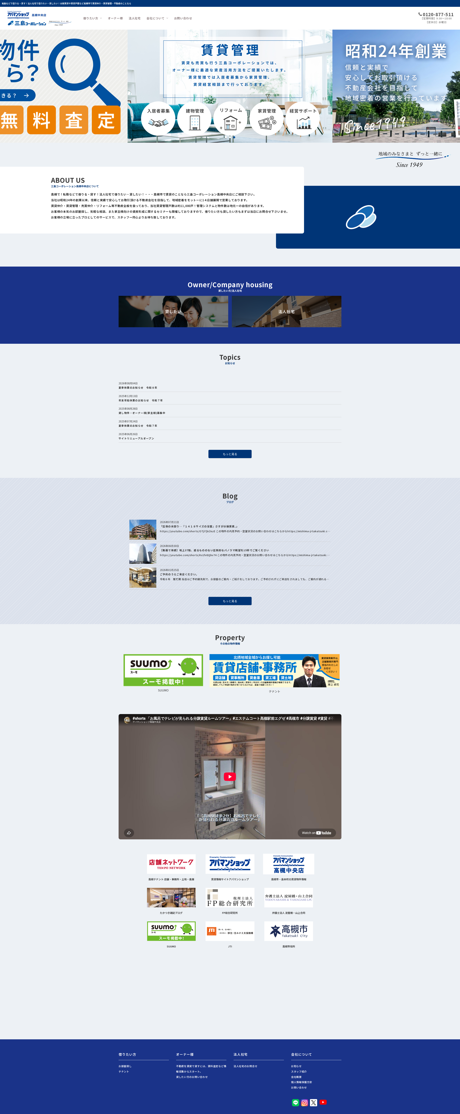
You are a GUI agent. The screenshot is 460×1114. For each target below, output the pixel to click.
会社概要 (296, 1077)
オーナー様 (115, 18)
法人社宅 (135, 18)
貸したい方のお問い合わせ (192, 1077)
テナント (124, 1071)
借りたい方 (90, 18)
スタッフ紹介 (299, 1071)
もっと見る (230, 454)
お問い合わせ (183, 18)
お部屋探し (125, 1066)
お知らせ (296, 1066)
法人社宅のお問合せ (245, 1066)
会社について (155, 18)
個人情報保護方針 (301, 1082)
